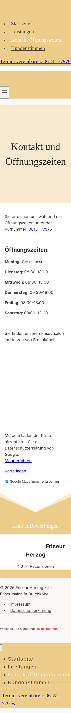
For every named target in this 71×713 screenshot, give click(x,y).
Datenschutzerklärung (30, 610)
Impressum (20, 604)
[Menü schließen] (1, 647)
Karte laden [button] (15, 471)
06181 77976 (40, 229)
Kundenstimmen (28, 48)
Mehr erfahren (18, 460)
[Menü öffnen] (4, 92)
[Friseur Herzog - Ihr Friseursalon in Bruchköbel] (19, 12)
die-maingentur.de (48, 629)
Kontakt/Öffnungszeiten (36, 40)
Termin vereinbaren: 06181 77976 (35, 61)
